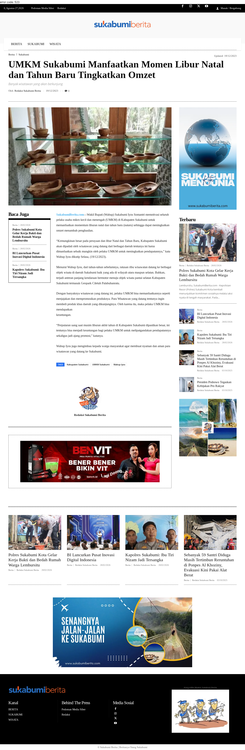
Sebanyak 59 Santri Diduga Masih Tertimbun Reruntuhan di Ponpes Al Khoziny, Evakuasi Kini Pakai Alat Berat (209, 564)
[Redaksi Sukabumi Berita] (89, 398)
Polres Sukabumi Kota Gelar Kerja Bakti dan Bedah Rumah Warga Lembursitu (206, 275)
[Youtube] (207, 8)
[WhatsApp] (233, 92)
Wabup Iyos (119, 364)
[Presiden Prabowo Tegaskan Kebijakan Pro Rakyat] (186, 384)
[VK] (224, 92)
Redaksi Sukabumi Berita (28, 91)
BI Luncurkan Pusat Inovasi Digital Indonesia (28, 254)
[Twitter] (199, 8)
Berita (11, 54)
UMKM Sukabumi (101, 364)
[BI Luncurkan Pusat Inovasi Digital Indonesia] (186, 316)
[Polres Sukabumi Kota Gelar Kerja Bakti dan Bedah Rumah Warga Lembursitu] (208, 243)
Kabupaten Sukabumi (77, 364)
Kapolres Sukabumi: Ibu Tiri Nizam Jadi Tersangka (28, 273)
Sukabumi (24, 54)
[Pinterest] (215, 92)
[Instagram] (191, 8)
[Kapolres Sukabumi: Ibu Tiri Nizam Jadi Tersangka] (186, 336)
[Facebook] (183, 8)
